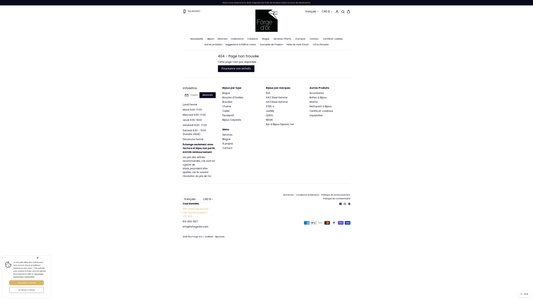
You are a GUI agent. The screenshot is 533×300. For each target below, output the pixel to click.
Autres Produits (319, 88)
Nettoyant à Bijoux (320, 106)
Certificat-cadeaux (321, 111)
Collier (226, 111)
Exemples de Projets (271, 44)
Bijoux (210, 38)
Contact (314, 38)
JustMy (270, 111)
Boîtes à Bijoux (318, 97)
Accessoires (317, 93)
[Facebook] (339, 203)
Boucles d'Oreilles (232, 97)
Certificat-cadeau (333, 38)
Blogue (265, 38)
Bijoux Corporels (231, 120)
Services (227, 134)
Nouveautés (196, 38)
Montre (314, 102)
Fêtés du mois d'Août (297, 44)
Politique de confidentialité (336, 198)
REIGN (269, 120)
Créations (252, 38)
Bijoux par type (231, 88)
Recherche (288, 194)
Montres (222, 38)
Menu (225, 129)
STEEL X (270, 106)
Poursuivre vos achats (236, 68)
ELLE (268, 93)
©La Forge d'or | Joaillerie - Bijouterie (206, 236)
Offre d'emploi (321, 44)
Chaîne (226, 106)
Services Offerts (282, 38)
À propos (300, 38)
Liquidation (316, 115)
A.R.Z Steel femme (276, 97)
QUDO (269, 115)
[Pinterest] (348, 203)
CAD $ (326, 11)
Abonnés (207, 95)
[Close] (43, 257)
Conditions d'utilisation (307, 194)
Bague (226, 93)
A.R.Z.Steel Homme (277, 102)
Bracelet (227, 102)
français (310, 11)
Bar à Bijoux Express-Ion (280, 124)
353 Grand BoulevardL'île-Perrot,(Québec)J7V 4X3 (195, 212)
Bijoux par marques (278, 88)
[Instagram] (344, 203)
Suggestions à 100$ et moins (240, 44)
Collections (237, 38)
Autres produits (212, 44)
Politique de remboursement (335, 194)
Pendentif (228, 115)
